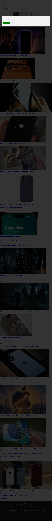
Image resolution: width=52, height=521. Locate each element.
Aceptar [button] (5, 22)
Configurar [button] (12, 22)
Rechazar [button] (8, 22)
